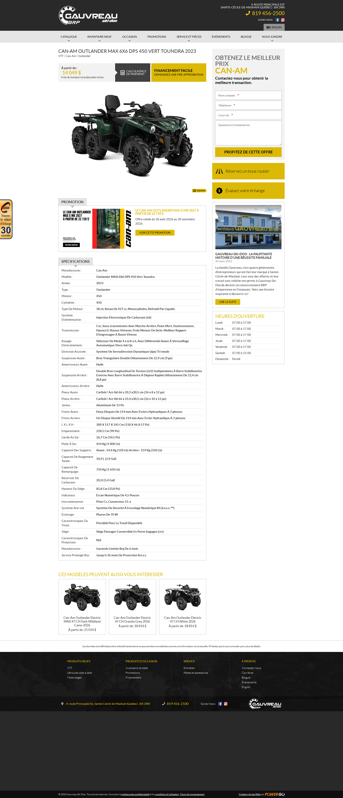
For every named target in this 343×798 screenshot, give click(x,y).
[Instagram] (283, 20)
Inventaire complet (137, 668)
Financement (133, 677)
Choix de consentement (192, 794)
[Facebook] (277, 20)
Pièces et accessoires (196, 672)
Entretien (189, 668)
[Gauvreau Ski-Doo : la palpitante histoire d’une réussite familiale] (248, 227)
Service (189, 661)
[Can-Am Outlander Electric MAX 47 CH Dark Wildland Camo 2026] (82, 597)
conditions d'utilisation (167, 794)
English (277, 27)
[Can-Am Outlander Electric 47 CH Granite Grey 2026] (132, 597)
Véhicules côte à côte (79, 672)
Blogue (246, 677)
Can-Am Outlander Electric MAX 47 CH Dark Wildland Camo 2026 (82, 621)
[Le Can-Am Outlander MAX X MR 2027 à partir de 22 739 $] (97, 229)
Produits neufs (78, 661)
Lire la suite (227, 301)
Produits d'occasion (141, 661)
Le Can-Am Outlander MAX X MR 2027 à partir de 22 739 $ (167, 212)
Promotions (133, 672)
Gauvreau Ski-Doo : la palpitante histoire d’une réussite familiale (243, 255)
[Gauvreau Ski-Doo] (88, 15)
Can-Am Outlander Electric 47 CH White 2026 (182, 619)
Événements (249, 682)
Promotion (72, 202)
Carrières (247, 672)
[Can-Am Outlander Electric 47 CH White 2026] (182, 597)
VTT (69, 668)
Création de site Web (249, 794)
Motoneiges (74, 677)
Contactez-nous (251, 668)
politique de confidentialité (135, 794)
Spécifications (75, 261)
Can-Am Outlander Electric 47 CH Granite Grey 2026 (132, 619)
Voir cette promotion (155, 232)
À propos (248, 661)
